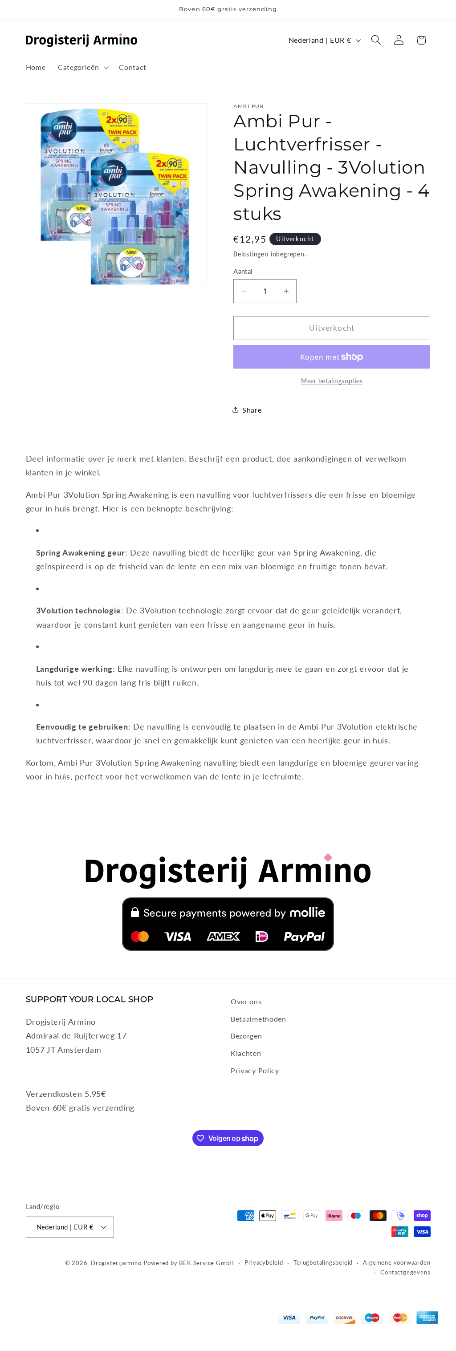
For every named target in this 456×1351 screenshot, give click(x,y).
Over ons (246, 1001)
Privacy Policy (255, 1070)
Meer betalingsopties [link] (332, 381)
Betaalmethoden (258, 1018)
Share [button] (251, 410)
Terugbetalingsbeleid (323, 1262)
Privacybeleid (263, 1262)
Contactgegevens (405, 1272)
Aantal (243, 271)
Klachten (246, 1053)
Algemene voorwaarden (396, 1262)
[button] (82, 67)
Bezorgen (246, 1035)
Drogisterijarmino (116, 1263)
